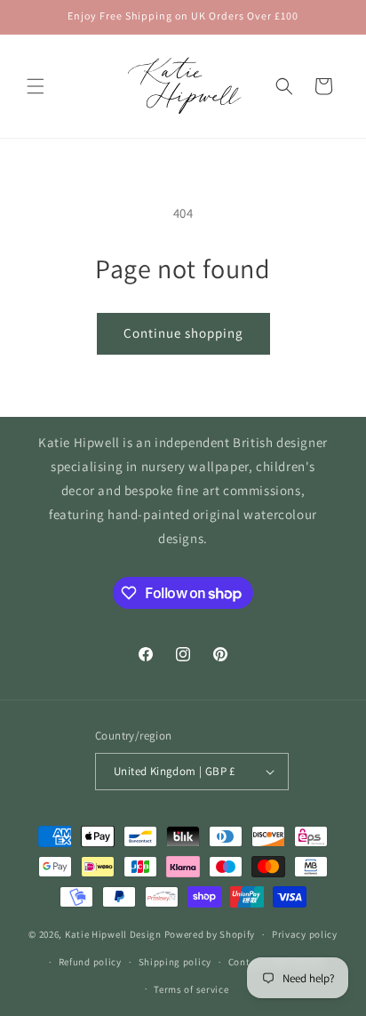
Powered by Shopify (210, 934)
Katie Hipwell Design (113, 934)
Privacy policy (305, 934)
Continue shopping (183, 332)
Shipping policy (175, 962)
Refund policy (90, 962)
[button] (35, 86)
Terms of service (191, 989)
